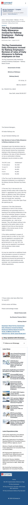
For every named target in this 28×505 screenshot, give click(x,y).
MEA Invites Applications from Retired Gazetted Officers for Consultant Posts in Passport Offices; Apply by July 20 (14, 441)
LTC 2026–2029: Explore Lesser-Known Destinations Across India (17, 393)
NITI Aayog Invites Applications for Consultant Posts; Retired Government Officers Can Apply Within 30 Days (13, 454)
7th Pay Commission (14, 484)
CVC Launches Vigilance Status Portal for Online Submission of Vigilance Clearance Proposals (17, 400)
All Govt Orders (9, 19)
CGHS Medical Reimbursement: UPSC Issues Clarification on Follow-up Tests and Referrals (16, 363)
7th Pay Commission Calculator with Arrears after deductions (14, 487)
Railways (16, 19)
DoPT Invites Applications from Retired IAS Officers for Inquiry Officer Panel (13, 370)
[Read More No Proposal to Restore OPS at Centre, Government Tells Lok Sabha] (6, 407)
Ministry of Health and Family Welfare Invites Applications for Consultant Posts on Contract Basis (14, 447)
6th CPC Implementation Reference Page (14, 482)
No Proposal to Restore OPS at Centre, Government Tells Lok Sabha (16, 408)
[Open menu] (25, 3)
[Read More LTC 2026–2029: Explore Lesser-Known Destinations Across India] (6, 393)
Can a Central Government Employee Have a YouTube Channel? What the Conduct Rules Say (17, 356)
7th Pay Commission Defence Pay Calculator (14, 490)
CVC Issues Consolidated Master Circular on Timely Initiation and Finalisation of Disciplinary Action (17, 423)
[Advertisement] (14, 111)
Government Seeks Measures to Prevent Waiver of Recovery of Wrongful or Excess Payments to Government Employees (17, 385)
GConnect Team (7, 40)
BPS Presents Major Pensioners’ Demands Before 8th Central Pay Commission (16, 415)
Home (3, 19)
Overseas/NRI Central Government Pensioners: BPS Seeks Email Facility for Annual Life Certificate (17, 376)
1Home (14, 479)
